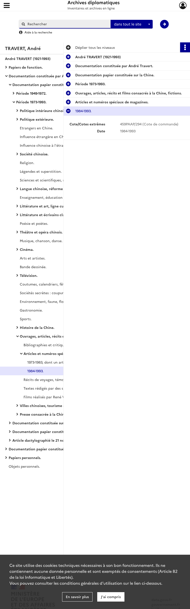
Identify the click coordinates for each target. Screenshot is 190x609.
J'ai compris (111, 596)
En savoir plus (77, 596)
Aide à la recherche (38, 32)
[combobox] (132, 24)
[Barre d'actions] (185, 47)
